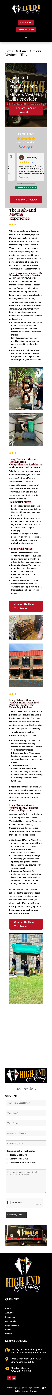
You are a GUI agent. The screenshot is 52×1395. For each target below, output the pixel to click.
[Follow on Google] (14, 1378)
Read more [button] (16, 177)
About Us (9, 1313)
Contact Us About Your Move (26, 110)
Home (8, 1308)
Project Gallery (12, 1325)
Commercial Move (18, 1159)
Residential (10, 1317)
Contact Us (26, 22)
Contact (8, 1334)
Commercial (10, 1321)
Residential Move (18, 1155)
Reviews (9, 1329)
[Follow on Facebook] (9, 1378)
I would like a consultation (22, 1162)
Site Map (33, 1391)
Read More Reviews (26, 199)
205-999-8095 (26, 29)
